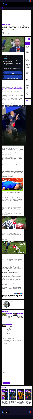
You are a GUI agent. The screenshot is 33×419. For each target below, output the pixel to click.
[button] (30, 8)
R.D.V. (7, 32)
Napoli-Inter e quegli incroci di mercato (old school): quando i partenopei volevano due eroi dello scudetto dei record (9, 329)
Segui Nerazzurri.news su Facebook (12, 78)
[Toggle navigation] (28, 8)
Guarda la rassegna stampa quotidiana (13, 75)
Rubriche (4, 390)
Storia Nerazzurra (5, 391)
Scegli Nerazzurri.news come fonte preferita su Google (12, 73)
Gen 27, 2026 (19, 320)
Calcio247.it (27, 102)
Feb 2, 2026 (8, 320)
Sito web (4, 372)
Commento (5, 343)
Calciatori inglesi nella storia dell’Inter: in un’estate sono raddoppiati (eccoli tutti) (27, 50)
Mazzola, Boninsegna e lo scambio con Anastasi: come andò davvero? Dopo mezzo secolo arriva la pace (27, 60)
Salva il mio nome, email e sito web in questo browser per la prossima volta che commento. (12, 380)
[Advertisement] (16, 17)
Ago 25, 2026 (4, 403)
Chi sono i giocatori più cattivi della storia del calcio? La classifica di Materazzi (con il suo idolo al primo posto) (12, 296)
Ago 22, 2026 (12, 403)
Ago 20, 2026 (20, 403)
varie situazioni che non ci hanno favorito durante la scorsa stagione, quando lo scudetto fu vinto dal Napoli (12, 88)
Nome (4, 361)
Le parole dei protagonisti (6, 24)
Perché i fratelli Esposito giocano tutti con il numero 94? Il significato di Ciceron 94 (27, 82)
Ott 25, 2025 (8, 332)
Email (4, 366)
